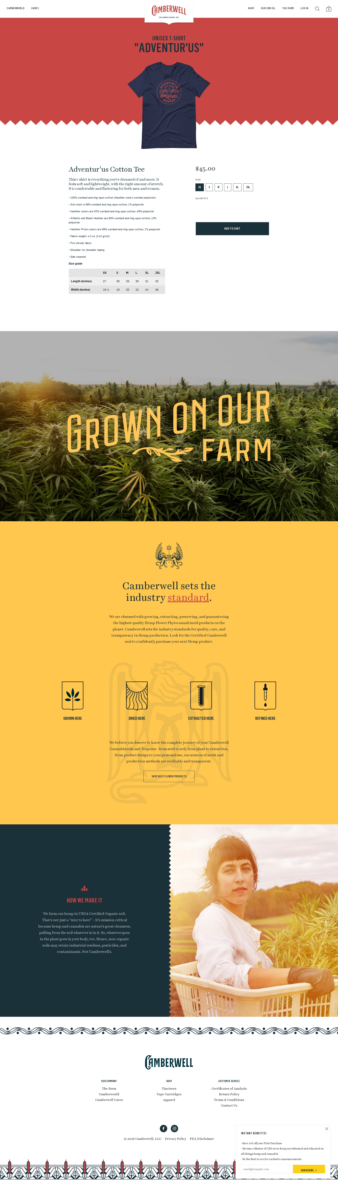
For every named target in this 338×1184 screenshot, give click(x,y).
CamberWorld (15, 8)
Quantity (201, 198)
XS (199, 187)
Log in (304, 8)
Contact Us (229, 1105)
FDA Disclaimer (202, 1138)
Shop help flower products (169, 776)
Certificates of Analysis (229, 1088)
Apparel (169, 1100)
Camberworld (109, 1094)
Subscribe (307, 1170)
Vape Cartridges (169, 1094)
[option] (169, 105)
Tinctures (169, 1088)
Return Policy (229, 1094)
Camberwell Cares (109, 1100)
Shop (251, 8)
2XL (248, 187)
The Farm (288, 8)
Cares (35, 8)
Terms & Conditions (229, 1100)
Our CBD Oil (268, 8)
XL (237, 187)
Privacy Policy (175, 1138)
